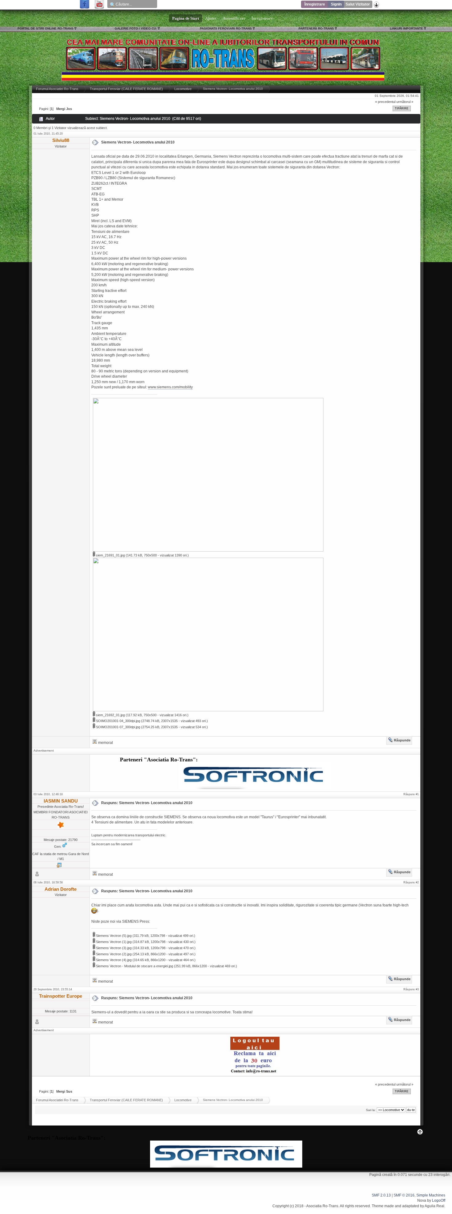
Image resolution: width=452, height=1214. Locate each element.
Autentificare (234, 18)
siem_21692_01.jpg (110, 715)
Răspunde (402, 740)
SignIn (336, 4)
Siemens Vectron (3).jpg (113, 948)
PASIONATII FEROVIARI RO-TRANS (226, 28)
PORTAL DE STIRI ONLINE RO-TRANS (45, 28)
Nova (421, 1200)
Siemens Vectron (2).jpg (113, 954)
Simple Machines (430, 1195)
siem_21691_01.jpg (110, 555)
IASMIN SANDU (61, 800)
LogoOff (438, 1200)
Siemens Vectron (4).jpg (113, 960)
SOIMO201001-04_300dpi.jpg (117, 721)
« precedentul (385, 102)
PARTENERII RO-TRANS (316, 28)
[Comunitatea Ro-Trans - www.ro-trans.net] (59, 866)
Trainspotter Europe (60, 996)
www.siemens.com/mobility (170, 387)
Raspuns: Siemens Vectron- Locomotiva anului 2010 (146, 803)
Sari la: (371, 1110)
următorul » (404, 102)
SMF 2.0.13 (381, 1195)
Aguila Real (434, 1206)
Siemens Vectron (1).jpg (113, 942)
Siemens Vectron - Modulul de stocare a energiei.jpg (134, 966)
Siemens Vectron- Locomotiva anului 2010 (138, 142)
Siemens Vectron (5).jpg (113, 935)
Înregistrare (314, 4)
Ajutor (210, 18)
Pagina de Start (185, 18)
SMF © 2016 (404, 1195)
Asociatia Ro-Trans (322, 1206)
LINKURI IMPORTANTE (406, 28)
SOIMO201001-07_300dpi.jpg (117, 727)
